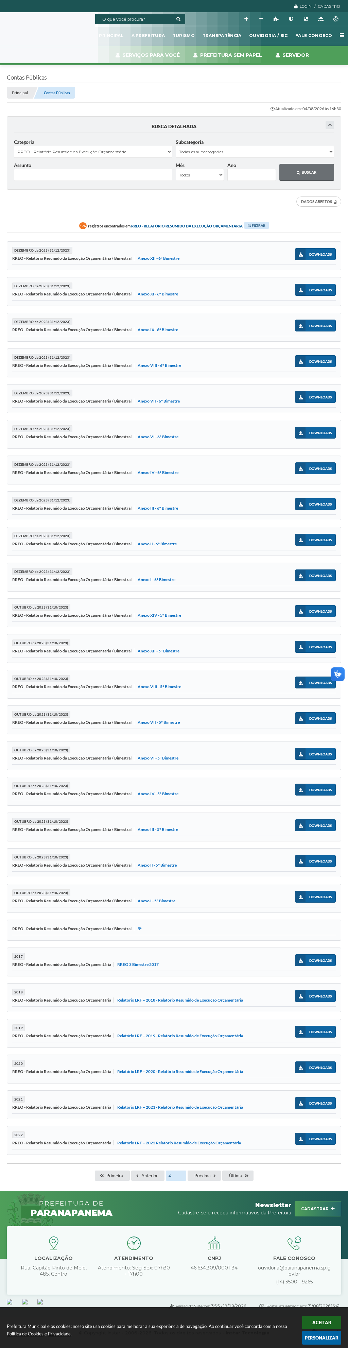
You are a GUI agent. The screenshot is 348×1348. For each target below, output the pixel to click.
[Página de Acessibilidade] (336, 19)
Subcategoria (190, 142)
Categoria (24, 142)
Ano (231, 165)
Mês (180, 165)
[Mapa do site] (321, 19)
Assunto (22, 165)
